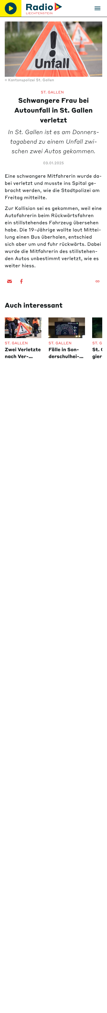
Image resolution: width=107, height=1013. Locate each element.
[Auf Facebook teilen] (21, 281)
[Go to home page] (44, 8)
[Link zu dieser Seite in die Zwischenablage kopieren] (97, 281)
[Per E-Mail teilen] (9, 281)
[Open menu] (97, 8)
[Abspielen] (11, 8)
